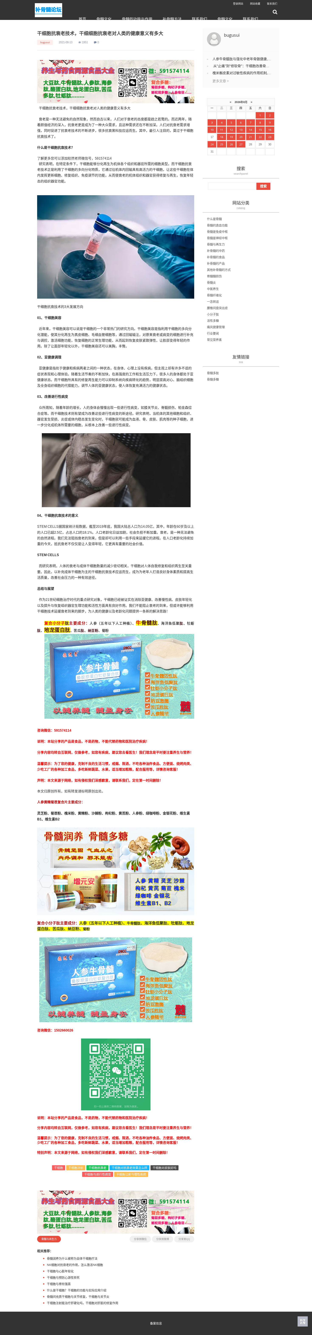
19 (231, 137)
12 (231, 130)
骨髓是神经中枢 (217, 238)
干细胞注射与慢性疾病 (131, 1174)
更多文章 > (220, 81)
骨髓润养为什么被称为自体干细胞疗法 (72, 1258)
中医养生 (213, 289)
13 (240, 130)
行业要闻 (213, 333)
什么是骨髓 (214, 219)
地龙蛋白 (54, 629)
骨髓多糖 (213, 379)
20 (240, 137)
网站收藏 (255, 4)
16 (269, 130)
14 (250, 130)
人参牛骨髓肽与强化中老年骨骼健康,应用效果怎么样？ (253, 59)
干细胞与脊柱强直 (59, 1284)
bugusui (45, 42)
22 (260, 137)
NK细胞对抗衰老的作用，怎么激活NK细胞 (75, 1265)
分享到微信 (140, 1239)
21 (250, 137)
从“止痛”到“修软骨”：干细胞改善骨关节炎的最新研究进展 (256, 66)
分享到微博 (162, 1239)
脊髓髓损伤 (214, 276)
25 (221, 144)
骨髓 (146, 622)
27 (240, 144)
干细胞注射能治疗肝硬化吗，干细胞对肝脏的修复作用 (82, 1303)
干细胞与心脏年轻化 (60, 1271)
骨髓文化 (104, 19)
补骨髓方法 (172, 19)
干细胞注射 (75, 1168)
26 (231, 144)
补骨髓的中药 (216, 251)
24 (212, 144)
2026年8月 (241, 102)
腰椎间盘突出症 (217, 308)
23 (269, 137)
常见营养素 (214, 340)
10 (212, 130)
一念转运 (213, 301)
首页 (82, 19)
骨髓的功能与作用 (137, 19)
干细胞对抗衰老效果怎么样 (129, 1168)
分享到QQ (184, 1239)
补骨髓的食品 (216, 257)
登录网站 (238, 4)
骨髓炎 (211, 282)
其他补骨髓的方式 (219, 270)
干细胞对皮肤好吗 (164, 1168)
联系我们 (272, 4)
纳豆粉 (93, 630)
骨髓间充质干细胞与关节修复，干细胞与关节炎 (78, 1297)
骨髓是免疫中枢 (217, 232)
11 (221, 130)
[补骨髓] (115, 81)
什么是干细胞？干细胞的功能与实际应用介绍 (76, 1290)
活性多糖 (213, 321)
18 (221, 137)
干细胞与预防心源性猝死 (63, 1277)
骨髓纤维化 (214, 295)
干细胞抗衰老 (97, 1168)
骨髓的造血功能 (217, 225)
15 (260, 130)
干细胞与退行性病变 (97, 1174)
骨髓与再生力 (49, 1239)
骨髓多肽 (213, 373)
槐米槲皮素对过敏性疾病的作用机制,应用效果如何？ (251, 73)
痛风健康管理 (216, 327)
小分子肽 (213, 314)
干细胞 (58, 1168)
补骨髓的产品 (216, 263)
